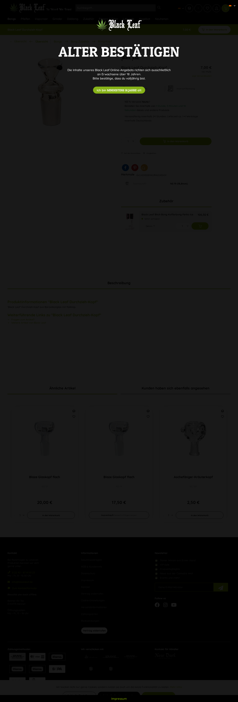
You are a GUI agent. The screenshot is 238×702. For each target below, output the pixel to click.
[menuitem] (231, 2)
